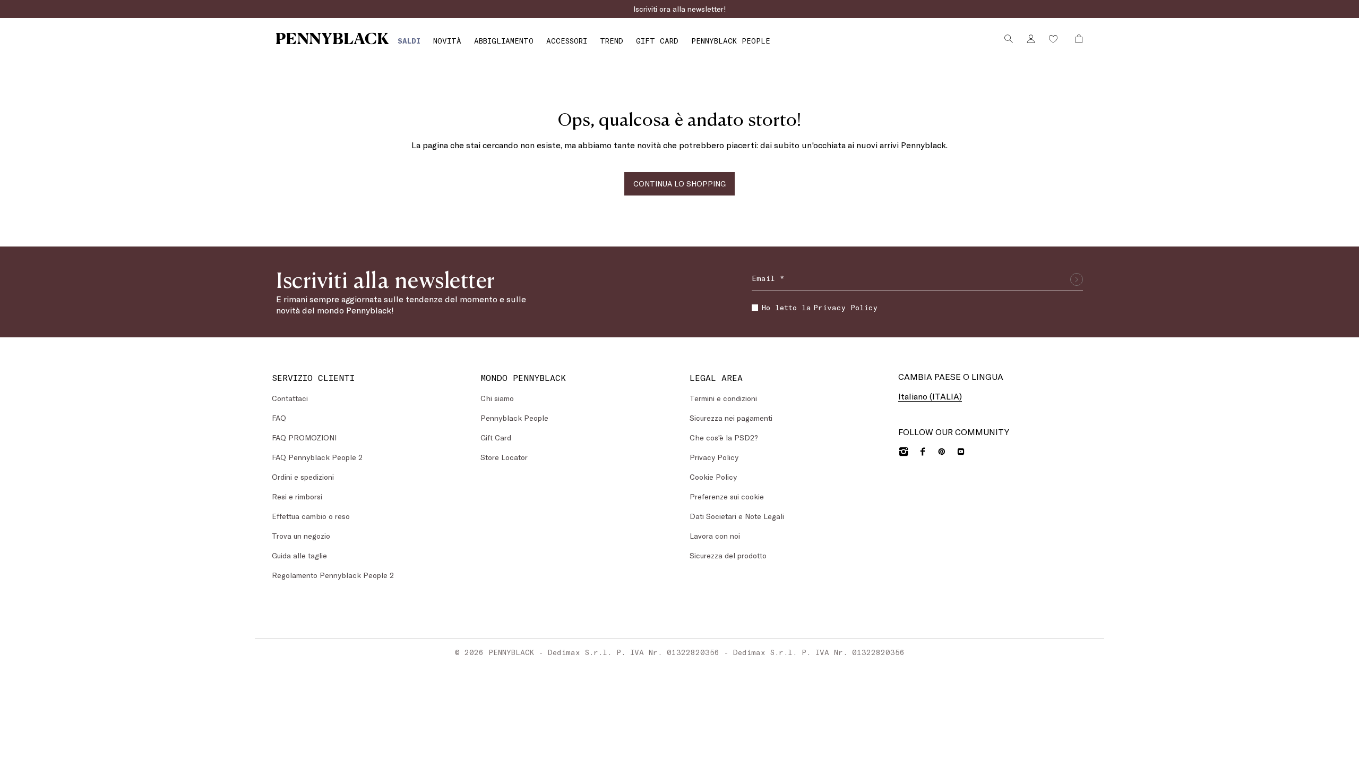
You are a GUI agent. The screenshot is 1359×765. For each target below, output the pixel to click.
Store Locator (504, 457)
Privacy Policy (845, 307)
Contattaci (290, 398)
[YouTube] (961, 451)
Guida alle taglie (299, 555)
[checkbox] (755, 307)
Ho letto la (820, 307)
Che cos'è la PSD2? (724, 437)
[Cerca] (1008, 38)
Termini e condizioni (723, 398)
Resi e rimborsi (297, 496)
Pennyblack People (514, 417)
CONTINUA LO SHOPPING (679, 183)
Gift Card (495, 437)
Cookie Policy (713, 476)
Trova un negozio (301, 535)
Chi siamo (497, 398)
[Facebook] (922, 451)
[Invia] (1076, 279)
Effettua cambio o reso (311, 516)
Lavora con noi (715, 535)
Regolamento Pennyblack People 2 (333, 575)
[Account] (1030, 38)
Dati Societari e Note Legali (737, 516)
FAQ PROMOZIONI (304, 437)
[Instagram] (903, 451)
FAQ (279, 417)
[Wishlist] (1053, 38)
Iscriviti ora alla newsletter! (679, 8)
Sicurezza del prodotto (728, 555)
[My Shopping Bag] (1076, 38)
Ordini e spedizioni (303, 476)
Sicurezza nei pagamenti (731, 417)
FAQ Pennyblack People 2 (317, 457)
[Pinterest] (941, 451)
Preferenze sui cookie (727, 496)
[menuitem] (409, 40)
